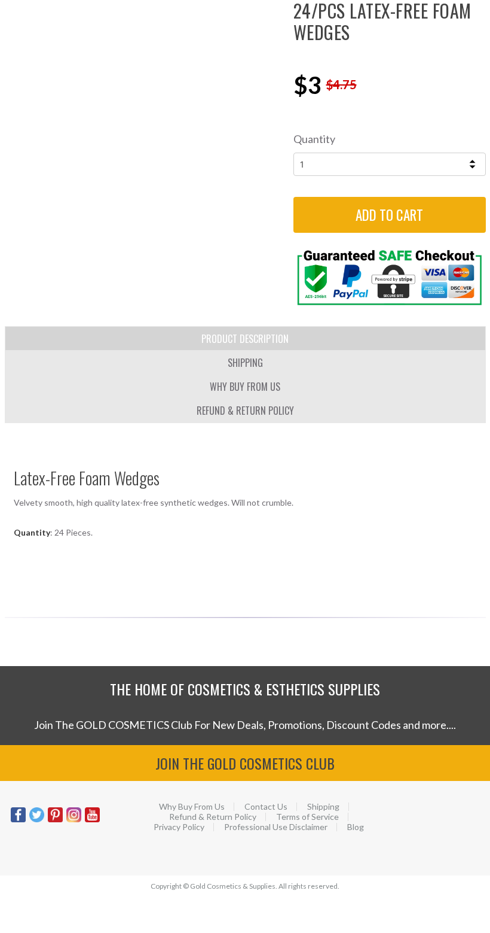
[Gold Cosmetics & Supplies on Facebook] (18, 820)
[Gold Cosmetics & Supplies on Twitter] (36, 820)
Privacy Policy (179, 827)
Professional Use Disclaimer (275, 827)
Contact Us (265, 807)
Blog (355, 827)
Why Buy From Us (192, 807)
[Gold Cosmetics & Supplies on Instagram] (74, 820)
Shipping (323, 807)
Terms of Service (307, 817)
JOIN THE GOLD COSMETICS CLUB (245, 763)
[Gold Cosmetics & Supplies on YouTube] (92, 820)
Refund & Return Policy (212, 817)
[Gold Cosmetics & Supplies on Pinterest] (55, 820)
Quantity (314, 138)
